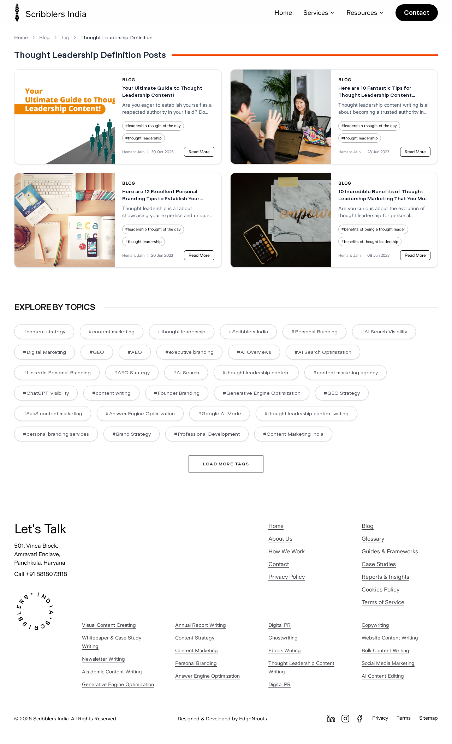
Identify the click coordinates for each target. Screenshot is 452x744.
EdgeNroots (253, 718)
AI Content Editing (383, 676)
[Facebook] (359, 718)
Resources (361, 12)
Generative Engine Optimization (118, 684)
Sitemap (428, 718)
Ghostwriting (283, 638)
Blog (44, 37)
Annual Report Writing (200, 625)
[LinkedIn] (331, 718)
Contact (416, 12)
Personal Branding (196, 663)
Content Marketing (196, 650)
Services (315, 12)
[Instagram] (345, 718)
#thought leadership (143, 138)
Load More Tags (226, 464)
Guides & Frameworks (390, 551)
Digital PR (279, 625)
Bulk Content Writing (385, 650)
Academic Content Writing (112, 671)
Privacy (380, 718)
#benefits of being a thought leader (373, 229)
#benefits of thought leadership (369, 241)
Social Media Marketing (388, 663)
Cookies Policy (380, 589)
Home (283, 12)
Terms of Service (383, 602)
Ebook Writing (284, 650)
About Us (280, 538)
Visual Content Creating (109, 625)
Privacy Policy (286, 576)
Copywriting (375, 625)
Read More (199, 151)
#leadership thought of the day (153, 126)
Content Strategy (194, 638)
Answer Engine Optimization (207, 676)
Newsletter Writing (103, 659)
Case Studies (379, 564)
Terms (404, 718)
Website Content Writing (390, 638)
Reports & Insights (385, 576)
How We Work (286, 551)
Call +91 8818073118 (40, 574)
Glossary (373, 538)
